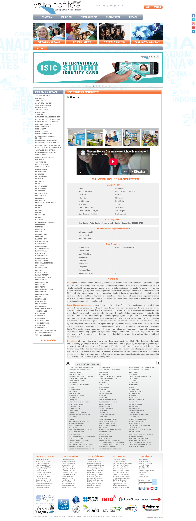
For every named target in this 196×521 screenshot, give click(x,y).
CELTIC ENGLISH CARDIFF (44, 157)
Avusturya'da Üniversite (95, 469)
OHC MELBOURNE (42, 323)
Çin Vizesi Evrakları (119, 480)
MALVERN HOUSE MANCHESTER (79, 421)
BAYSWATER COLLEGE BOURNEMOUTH (141, 368)
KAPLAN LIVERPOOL (135, 404)
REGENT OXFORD (104, 434)
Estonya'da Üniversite (94, 472)
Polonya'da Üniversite (94, 485)
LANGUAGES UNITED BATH (77, 412)
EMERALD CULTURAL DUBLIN (46, 203)
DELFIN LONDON (104, 385)
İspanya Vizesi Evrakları (121, 487)
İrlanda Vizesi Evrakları (120, 485)
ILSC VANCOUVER (41, 258)
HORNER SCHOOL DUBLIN (45, 222)
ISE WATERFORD (41, 268)
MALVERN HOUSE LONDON (137, 419)
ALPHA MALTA (40, 100)
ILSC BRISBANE (41, 246)
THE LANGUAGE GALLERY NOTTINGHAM (111, 444)
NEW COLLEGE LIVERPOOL (77, 425)
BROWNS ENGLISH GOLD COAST (47, 143)
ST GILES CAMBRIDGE (136, 436)
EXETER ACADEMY (135, 393)
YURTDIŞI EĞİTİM (89, 17)
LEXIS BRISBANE (41, 280)
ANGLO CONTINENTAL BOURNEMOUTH (81, 368)
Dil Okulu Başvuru (144, 461)
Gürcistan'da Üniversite (95, 474)
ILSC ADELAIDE (41, 244)
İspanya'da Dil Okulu (68, 463)
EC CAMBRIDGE (41, 176)
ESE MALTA (39, 212)
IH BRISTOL (102, 395)
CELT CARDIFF (40, 155)
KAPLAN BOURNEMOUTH (77, 404)
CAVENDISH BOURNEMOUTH (45, 152)
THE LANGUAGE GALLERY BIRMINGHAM (111, 442)
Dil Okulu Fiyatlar (144, 465)
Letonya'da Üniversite (94, 476)
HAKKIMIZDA (66, 17)
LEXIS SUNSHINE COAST (44, 289)
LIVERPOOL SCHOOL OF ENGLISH (79, 415)
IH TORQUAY (73, 400)
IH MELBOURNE (41, 234)
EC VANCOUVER (41, 193)
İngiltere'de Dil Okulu (42, 487)
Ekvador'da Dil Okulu (43, 476)
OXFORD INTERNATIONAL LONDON (110, 429)
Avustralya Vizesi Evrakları (121, 476)
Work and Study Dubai (120, 467)
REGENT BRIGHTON (105, 432)
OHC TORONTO (41, 328)
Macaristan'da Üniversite (95, 480)
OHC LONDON (73, 427)
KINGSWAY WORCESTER (136, 410)
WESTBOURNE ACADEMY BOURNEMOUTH (82, 449)
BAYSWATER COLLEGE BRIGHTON (47, 117)
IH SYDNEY (39, 236)
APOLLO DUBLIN (41, 110)
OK (154, 480)
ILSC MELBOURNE (42, 248)
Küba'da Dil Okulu (67, 476)
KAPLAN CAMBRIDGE (105, 404)
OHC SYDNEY (40, 325)
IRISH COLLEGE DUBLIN (44, 263)
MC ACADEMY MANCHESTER (108, 421)
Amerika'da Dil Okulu (43, 461)
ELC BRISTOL (73, 391)
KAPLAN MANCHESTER (106, 406)
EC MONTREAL (40, 188)
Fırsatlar (141, 474)
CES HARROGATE (104, 380)
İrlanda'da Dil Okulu (68, 459)
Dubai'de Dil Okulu (42, 474)
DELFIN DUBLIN (41, 169)
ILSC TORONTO (41, 256)
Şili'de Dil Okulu (92, 459)
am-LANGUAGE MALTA (43, 103)
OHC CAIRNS (40, 313)
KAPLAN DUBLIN (41, 272)
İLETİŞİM (133, 17)
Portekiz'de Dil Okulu (68, 484)
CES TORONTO (40, 162)
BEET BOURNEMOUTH (43, 124)
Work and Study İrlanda (120, 469)
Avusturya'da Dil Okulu (43, 467)
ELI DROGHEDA (41, 195)
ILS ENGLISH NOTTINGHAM (107, 400)
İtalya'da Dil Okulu (67, 467)
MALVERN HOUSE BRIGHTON (108, 419)
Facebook (94, 516)
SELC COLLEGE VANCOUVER (45, 330)
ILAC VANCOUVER (41, 241)
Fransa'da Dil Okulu (42, 478)
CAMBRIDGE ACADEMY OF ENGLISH (110, 376)
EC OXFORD (102, 389)
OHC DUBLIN (40, 318)
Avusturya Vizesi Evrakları (121, 478)
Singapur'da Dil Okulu (69, 487)
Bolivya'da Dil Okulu (42, 469)
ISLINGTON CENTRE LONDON (108, 402)
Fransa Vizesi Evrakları (120, 482)
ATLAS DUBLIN (40, 112)
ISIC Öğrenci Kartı (144, 467)
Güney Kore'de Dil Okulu (44, 484)
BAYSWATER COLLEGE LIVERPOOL (48, 119)
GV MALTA (39, 220)
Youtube (113, 516)
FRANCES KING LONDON (76, 395)
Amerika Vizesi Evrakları (121, 474)
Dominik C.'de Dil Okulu (43, 472)
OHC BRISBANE (41, 311)
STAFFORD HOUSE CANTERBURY (109, 440)
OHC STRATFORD (134, 427)
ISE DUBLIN (39, 265)
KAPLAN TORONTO (42, 275)
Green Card (142, 469)
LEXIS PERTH (40, 287)
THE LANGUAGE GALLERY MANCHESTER (82, 444)
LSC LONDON (73, 417)
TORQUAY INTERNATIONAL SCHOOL (140, 444)
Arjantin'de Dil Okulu (42, 463)
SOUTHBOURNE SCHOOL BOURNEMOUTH (82, 436)
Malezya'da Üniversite (94, 484)
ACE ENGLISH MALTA (43, 96)
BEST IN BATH (103, 374)
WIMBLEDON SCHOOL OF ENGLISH (110, 449)
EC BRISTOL (39, 174)
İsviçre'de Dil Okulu (68, 465)
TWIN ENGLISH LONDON (136, 447)
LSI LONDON (73, 419)
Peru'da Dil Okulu (67, 482)
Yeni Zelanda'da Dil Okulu (95, 465)
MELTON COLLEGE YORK (137, 421)
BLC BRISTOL (133, 374)
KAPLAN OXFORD (134, 406)
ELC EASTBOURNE (105, 391)
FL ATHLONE (40, 215)
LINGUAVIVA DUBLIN (42, 294)
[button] (86, 86)
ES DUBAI (38, 210)
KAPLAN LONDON (74, 406)
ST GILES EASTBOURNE (76, 438)
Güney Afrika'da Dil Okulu (44, 482)
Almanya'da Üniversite (94, 467)
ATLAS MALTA (40, 114)
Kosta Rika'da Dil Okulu (69, 474)
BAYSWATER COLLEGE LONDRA (47, 122)
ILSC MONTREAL (41, 251)
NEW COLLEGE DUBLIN (43, 308)
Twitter (107, 516)
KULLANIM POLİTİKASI (74, 516)
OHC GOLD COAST (42, 320)
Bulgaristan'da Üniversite (95, 470)
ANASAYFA (47, 17)
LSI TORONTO (40, 301)
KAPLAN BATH (133, 402)
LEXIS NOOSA (40, 284)
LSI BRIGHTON (103, 417)
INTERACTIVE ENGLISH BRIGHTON (79, 402)
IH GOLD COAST (41, 229)
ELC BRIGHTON (134, 389)
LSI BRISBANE (40, 299)
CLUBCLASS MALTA (42, 167)
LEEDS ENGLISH (104, 412)
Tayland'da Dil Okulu (94, 461)
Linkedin (119, 516)
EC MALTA (39, 183)
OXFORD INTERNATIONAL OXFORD (140, 429)
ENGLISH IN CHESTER (136, 391)
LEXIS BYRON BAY (42, 282)
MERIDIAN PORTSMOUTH (76, 423)
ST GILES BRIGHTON (105, 436)
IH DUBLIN (39, 227)
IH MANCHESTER (74, 397)
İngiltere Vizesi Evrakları (121, 484)
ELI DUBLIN (39, 198)
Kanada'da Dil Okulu (68, 470)
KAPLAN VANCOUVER (43, 277)
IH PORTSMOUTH (134, 397)
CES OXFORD (103, 383)
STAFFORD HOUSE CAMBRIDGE (79, 440)
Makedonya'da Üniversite (95, 482)
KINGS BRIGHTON (134, 408)
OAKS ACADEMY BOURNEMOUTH (139, 425)
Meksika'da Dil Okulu (68, 480)
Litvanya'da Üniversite (94, 478)
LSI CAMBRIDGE (134, 417)
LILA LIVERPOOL (134, 412)
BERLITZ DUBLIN (41, 131)
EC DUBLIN (39, 179)
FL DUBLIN (39, 217)
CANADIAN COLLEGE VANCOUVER (47, 145)
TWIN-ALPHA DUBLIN (43, 335)
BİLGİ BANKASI (113, 17)
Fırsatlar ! (40, 48)
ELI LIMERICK (40, 200)
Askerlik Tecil (143, 472)
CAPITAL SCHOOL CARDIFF (45, 150)
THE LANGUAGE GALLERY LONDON (140, 442)
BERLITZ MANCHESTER (43, 134)
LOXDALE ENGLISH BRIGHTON (138, 415)
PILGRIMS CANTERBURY (76, 432)
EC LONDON (39, 181)
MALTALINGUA (40, 306)
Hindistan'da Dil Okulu (43, 485)
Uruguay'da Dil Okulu (94, 463)
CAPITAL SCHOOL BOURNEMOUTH (48, 147)
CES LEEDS (132, 380)
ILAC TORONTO (41, 239)
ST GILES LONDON (104, 438)
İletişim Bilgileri (143, 459)
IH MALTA (38, 232)
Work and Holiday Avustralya (122, 463)
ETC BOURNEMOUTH (105, 393)
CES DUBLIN (39, 159)
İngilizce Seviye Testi (145, 463)
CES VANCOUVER (41, 164)
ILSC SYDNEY (40, 253)
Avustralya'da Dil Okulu (43, 465)
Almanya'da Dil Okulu (43, 459)
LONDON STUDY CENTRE (107, 415)
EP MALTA (39, 208)
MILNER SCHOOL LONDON (107, 423)
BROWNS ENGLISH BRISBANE (46, 140)
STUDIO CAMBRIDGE (75, 442)
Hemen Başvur (143, 476)
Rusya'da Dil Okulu (68, 485)
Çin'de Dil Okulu (41, 470)
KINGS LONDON (74, 410)
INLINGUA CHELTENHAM (136, 400)
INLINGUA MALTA (41, 260)
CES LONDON (73, 383)
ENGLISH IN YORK (74, 393)
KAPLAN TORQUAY (75, 408)
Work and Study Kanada (121, 470)
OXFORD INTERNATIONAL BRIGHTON (80, 429)
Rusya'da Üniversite (93, 487)
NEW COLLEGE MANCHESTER (108, 425)
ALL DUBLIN (39, 98)
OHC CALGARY (40, 316)
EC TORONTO (40, 191)
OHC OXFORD (103, 427)
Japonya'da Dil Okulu (68, 469)
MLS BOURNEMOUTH (135, 423)
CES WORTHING (134, 383)
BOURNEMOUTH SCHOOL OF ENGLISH (81, 376)
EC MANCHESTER (41, 186)
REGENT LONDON (74, 434)
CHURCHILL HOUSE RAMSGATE (79, 385)
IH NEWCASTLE (104, 397)
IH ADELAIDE (40, 224)
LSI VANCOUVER (41, 304)
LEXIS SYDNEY (40, 292)
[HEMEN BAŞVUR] (48, 340)
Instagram (101, 516)
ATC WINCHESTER (104, 368)
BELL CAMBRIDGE (42, 126)
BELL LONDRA (40, 129)
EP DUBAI (38, 205)
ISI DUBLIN (39, 270)
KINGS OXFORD (104, 410)
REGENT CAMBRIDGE (135, 432)
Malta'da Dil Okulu (67, 478)
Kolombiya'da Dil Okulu (69, 472)
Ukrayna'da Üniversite (120, 459)
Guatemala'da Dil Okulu (43, 480)
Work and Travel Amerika (121, 465)
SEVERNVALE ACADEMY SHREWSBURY (141, 434)
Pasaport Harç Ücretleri (146, 470)
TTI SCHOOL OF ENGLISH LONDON (79, 447)
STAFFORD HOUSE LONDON (137, 440)
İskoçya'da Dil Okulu (68, 461)
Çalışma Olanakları (119, 461)
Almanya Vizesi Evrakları (121, 472)
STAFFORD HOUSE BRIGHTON (138, 438)
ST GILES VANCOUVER (43, 332)
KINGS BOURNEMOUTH (106, 408)
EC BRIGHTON (40, 171)
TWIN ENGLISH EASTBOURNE (108, 447)
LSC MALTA (39, 296)
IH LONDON (132, 395)
